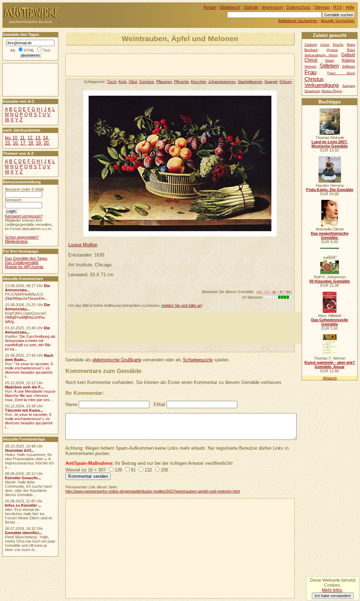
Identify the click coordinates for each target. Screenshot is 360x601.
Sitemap (322, 7)
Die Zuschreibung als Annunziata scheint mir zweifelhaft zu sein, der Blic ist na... (30, 342)
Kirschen (198, 82)
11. (23, 137)
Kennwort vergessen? (24, 216)
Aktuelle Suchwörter (338, 21)
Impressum (272, 7)
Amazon (330, 378)
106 (164, 470)
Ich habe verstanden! (333, 596)
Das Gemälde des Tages (26, 258)
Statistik (251, 7)
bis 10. (12, 137)
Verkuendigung (321, 85)
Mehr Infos (332, 590)
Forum (210, 7)
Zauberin (310, 44)
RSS (337, 7)
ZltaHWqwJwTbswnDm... (26, 298)
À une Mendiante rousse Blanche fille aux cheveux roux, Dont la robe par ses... (30, 395)
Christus (314, 79)
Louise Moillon (82, 244)
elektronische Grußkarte (116, 359)
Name (71, 404)
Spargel (270, 82)
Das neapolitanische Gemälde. (329, 235)
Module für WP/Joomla (24, 267)
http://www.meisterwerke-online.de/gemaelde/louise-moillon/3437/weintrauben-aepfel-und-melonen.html (152, 491)
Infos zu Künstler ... (23, 505)
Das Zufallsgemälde (22, 262)
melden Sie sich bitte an (181, 305)
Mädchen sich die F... (24, 387)
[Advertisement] (148, 64)
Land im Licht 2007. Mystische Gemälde (329, 144)
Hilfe (350, 7)
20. (47, 143)
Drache (338, 44)
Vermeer (310, 66)
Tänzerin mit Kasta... (24, 410)
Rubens (348, 60)
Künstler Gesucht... (23, 478)
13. (38, 137)
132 (148, 470)
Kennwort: (13, 200)
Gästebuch (229, 7)
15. (8, 143)
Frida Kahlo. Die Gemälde (329, 190)
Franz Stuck (341, 73)
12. (30, 137)
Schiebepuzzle (198, 359)
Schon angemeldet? (22, 237)
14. (46, 137)
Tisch (111, 82)
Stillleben (348, 66)
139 (118, 470)
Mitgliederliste (16, 241)
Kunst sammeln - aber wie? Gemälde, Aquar (329, 364)
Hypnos (332, 50)
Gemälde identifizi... (23, 533)
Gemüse (146, 82)
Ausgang (348, 86)
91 (133, 470)
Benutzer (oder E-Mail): (25, 189)
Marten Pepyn (332, 91)
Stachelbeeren (250, 82)
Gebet (329, 60)
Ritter (351, 50)
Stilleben (329, 66)
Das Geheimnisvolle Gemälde (329, 322)
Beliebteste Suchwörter (297, 21)
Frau (310, 72)
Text (46, 50)
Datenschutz (298, 7)
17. (23, 143)
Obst (133, 82)
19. (39, 143)
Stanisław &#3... (19, 450)
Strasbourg (312, 91)
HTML (29, 50)
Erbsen (285, 82)
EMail (159, 404)
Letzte (324, 44)
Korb (122, 82)
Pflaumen (164, 82)
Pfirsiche (181, 82)
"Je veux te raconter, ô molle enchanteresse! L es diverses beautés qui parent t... (29, 370)
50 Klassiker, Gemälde (329, 281)
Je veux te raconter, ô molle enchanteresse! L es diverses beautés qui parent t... (28, 420)
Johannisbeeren (222, 82)
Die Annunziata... (27, 288)
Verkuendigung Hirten (321, 55)
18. (31, 143)
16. (16, 143)
